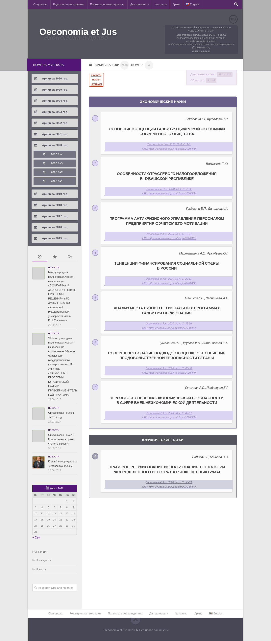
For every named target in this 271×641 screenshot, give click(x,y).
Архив (176, 4)
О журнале (40, 4)
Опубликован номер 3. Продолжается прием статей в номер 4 (61, 439)
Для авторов (138, 4)
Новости (53, 267)
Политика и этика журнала (107, 4)
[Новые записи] (39, 257)
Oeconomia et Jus (78, 32)
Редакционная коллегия (68, 4)
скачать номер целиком (96, 79)
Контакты (161, 4)
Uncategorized (44, 560)
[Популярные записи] (54, 257)
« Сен (36, 537)
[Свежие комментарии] (69, 257)
